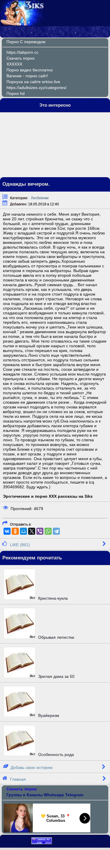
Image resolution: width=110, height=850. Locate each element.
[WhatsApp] (48, 531)
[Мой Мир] (23, 531)
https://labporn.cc (22, 52)
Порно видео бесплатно (29, 70)
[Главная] (23, 24)
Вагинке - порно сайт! (27, 75)
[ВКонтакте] (7, 531)
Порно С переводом (25, 41)
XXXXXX (14, 64)
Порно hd (15, 93)
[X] (31, 531)
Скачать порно (20, 58)
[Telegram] (56, 531)
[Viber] (39, 531)
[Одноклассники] (15, 531)
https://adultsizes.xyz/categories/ (36, 87)
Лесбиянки (40, 198)
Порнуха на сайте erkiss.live (33, 81)
